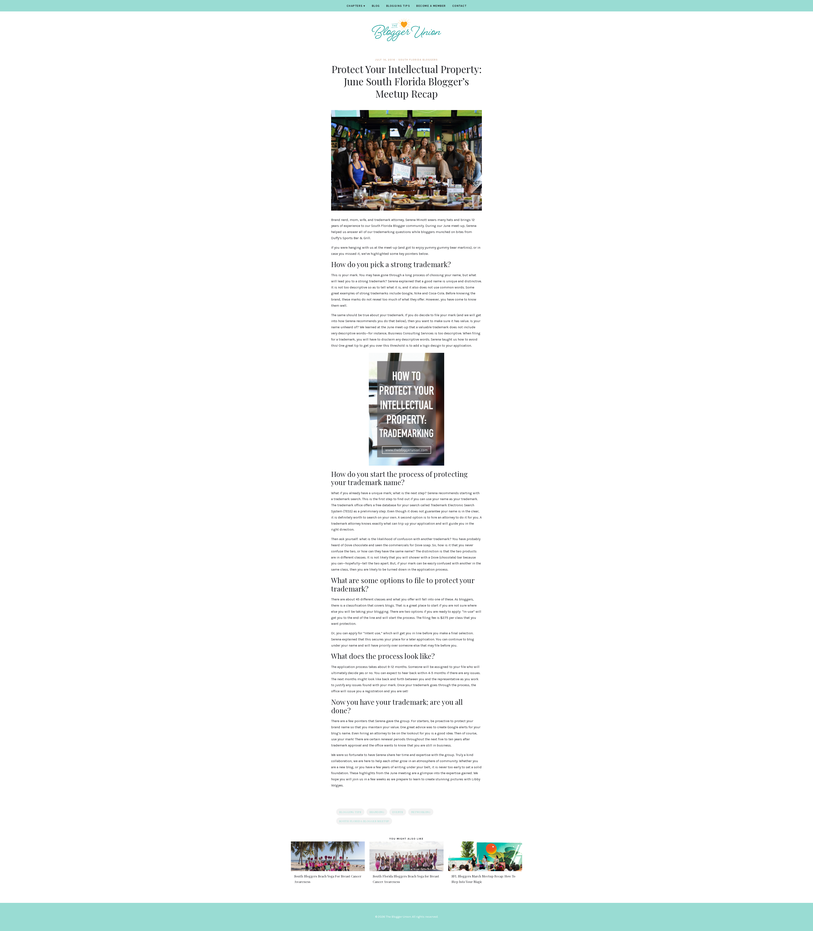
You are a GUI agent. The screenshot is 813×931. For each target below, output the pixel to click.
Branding (376, 812)
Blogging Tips (398, 5)
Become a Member (431, 5)
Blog (376, 5)
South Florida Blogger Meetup (364, 821)
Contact (459, 5)
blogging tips (350, 812)
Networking (420, 812)
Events (397, 812)
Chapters (356, 5)
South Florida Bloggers (418, 59)
